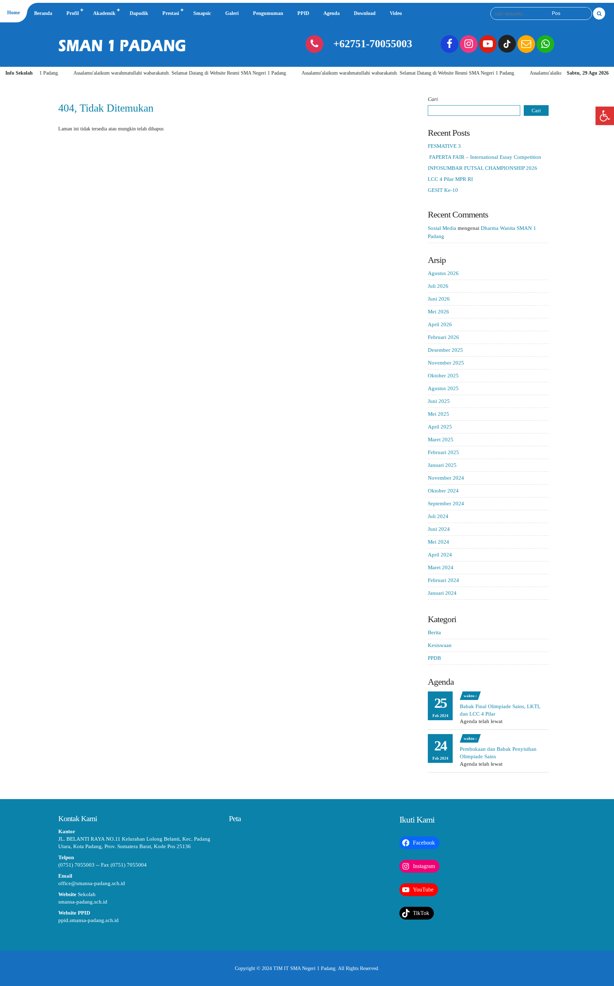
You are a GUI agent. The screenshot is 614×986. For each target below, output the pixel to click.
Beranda (43, 13)
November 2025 (446, 363)
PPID (303, 13)
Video (396, 13)
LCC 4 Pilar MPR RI (450, 179)
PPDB (434, 658)
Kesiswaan (440, 645)
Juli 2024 (438, 516)
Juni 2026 (439, 299)
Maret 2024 (440, 567)
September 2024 (446, 503)
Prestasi (170, 13)
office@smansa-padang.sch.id (91, 883)
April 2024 (440, 554)
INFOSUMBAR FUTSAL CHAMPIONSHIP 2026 (482, 168)
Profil (72, 13)
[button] (605, 116)
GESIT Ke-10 (443, 190)
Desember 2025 (445, 350)
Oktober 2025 (443, 375)
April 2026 (440, 324)
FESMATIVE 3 (444, 146)
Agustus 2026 (443, 273)
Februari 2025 (443, 452)
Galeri (232, 13)
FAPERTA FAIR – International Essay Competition (484, 157)
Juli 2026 (438, 286)
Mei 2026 (438, 311)
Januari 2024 (442, 593)
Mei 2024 (438, 542)
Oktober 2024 (443, 491)
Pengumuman (268, 13)
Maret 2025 (440, 439)
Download (365, 13)
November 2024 (446, 478)
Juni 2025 (439, 401)
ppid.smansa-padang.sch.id (88, 920)
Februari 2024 (443, 580)
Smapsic (202, 13)
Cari (433, 99)
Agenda (331, 13)
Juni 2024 (439, 529)
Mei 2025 (438, 414)
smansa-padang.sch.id (82, 902)
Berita (434, 632)
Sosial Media (442, 228)
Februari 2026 (443, 337)
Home (13, 12)
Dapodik (139, 13)
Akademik (104, 13)
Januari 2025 (442, 465)
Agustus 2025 (443, 388)
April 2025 (440, 427)
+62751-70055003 (372, 43)
